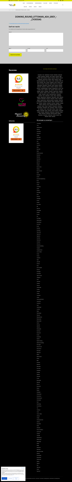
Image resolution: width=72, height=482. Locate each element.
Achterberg (56, 74)
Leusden (57, 92)
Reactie (10, 32)
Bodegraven (40, 79)
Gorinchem (49, 85)
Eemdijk (51, 83)
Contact (35, 6)
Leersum (48, 92)
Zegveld (57, 114)
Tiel (37, 407)
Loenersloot (59, 94)
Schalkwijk (38, 392)
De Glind (38, 190)
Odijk (37, 103)
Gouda (53, 85)
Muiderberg (60, 98)
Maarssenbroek (43, 97)
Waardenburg (47, 111)
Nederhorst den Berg (50, 100)
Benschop (49, 77)
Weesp (40, 113)
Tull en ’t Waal (39, 413)
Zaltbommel (50, 114)
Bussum (50, 80)
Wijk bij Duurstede (54, 113)
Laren (38, 92)
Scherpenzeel (39, 394)
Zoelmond (53, 116)
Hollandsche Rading (44, 88)
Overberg (61, 103)
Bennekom (45, 77)
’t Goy (38, 125)
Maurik (58, 97)
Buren (47, 80)
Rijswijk (38, 390)
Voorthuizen (61, 110)
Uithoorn (38, 415)
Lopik (44, 95)
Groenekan (60, 85)
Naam (10, 48)
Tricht (38, 411)
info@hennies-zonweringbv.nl (14, 0)
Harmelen (52, 86)
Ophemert (44, 103)
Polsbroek (44, 104)
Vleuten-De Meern (40, 429)
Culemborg (57, 80)
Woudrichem (45, 114)
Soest (49, 107)
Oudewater (57, 103)
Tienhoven (38, 409)
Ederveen (42, 83)
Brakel (53, 79)
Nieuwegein (56, 100)
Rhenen (38, 388)
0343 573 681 (22, 0)
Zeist (60, 114)
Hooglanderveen (55, 88)
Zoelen (50, 116)
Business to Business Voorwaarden (42, 478)
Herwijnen (60, 86)
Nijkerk (53, 101)
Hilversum (38, 88)
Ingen (49, 89)
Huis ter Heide (39, 251)
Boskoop (49, 79)
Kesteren (42, 91)
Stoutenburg (60, 107)
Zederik (54, 114)
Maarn (55, 95)
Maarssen (38, 97)
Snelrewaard (45, 107)
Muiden (56, 98)
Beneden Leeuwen (40, 153)
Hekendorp (56, 86)
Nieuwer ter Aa (39, 346)
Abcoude (51, 74)
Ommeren (40, 103)
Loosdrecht (40, 95)
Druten (55, 82)
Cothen (53, 80)
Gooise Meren (45, 85)
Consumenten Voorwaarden (55, 478)
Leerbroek (41, 92)
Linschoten (44, 94)
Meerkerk (61, 97)
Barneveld (38, 77)
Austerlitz (57, 76)
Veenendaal (42, 110)
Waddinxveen (52, 111)
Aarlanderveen (47, 74)
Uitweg (38, 417)
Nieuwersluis (40, 101)
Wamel (61, 111)
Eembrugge (47, 83)
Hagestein (48, 86)
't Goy (43, 74)
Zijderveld (46, 116)
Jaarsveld (52, 89)
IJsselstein (46, 89)
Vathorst (38, 110)
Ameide (39, 76)
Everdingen (60, 83)
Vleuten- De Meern (55, 110)
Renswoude (39, 386)
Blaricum (61, 77)
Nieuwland (45, 101)
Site (47, 48)
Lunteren (51, 95)
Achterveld (60, 74)
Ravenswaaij (52, 104)
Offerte (30, 6)
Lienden (40, 94)
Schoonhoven (39, 396)
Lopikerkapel (47, 95)
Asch (51, 76)
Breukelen (56, 79)
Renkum (59, 104)
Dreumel (47, 82)
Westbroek (48, 113)
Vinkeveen (49, 110)
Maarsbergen (59, 95)
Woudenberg (40, 114)
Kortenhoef (51, 91)
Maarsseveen (49, 97)
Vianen (46, 110)
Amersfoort (47, 76)
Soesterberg (52, 107)
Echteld (58, 82)
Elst (57, 83)
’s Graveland (39, 123)
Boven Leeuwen (39, 170)
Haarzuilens (39, 86)
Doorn (45, 82)
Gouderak (56, 85)
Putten (48, 104)
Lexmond (60, 92)
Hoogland (50, 88)
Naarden (38, 100)
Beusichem (53, 77)
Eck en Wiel (39, 204)
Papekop (40, 104)
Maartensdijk (54, 97)
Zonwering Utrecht (40, 419)
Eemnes (54, 83)
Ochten (61, 101)
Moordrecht (53, 98)
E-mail (29, 48)
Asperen (53, 76)
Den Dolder (41, 82)
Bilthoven (57, 77)
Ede (40, 83)
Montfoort (48, 98)
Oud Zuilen (53, 103)
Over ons (25, 6)
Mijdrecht (39, 98)
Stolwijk (56, 107)
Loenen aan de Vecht (52, 94)
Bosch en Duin (45, 79)
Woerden (59, 113)
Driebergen (52, 82)
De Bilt (60, 80)
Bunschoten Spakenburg (41, 80)
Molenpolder (43, 98)
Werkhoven (44, 113)
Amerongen (43, 76)
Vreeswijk (42, 111)
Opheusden (49, 103)
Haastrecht (44, 86)
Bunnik (60, 79)
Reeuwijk (56, 104)
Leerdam (45, 92)
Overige (40, 6)
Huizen (42, 89)
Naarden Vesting (43, 100)
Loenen (47, 94)
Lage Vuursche (55, 91)
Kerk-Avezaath (39, 267)
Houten (59, 88)
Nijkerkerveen (57, 101)
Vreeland (39, 111)
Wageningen (57, 111)
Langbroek (60, 91)
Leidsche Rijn (53, 92)
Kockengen (46, 91)
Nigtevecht (49, 101)
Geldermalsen (39, 85)
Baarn (61, 76)
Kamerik (56, 89)
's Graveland (40, 74)
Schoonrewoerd (39, 107)
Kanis (59, 89)
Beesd (42, 77)
